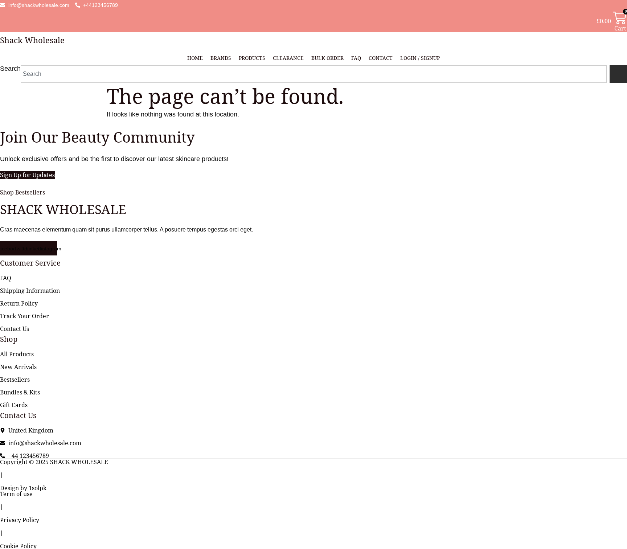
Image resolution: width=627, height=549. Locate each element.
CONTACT (381, 57)
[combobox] (314, 74)
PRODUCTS (252, 57)
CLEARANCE (288, 57)
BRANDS (220, 57)
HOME (195, 57)
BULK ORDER (327, 57)
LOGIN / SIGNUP (420, 57)
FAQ (356, 57)
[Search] (618, 74)
